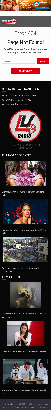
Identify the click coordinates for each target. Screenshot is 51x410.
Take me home (26, 70)
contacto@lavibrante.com (18, 104)
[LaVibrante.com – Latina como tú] (9, 21)
